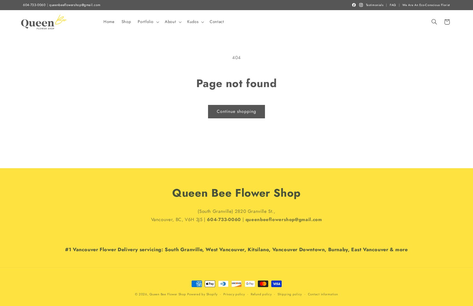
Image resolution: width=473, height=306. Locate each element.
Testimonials (374, 5)
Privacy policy (234, 294)
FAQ (393, 5)
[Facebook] (354, 5)
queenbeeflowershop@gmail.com (74, 5)
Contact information (323, 294)
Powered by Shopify (202, 294)
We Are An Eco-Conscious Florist (426, 5)
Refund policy (261, 294)
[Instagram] (361, 5)
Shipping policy (290, 294)
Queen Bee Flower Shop (167, 294)
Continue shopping (236, 111)
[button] (147, 22)
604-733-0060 (34, 5)
